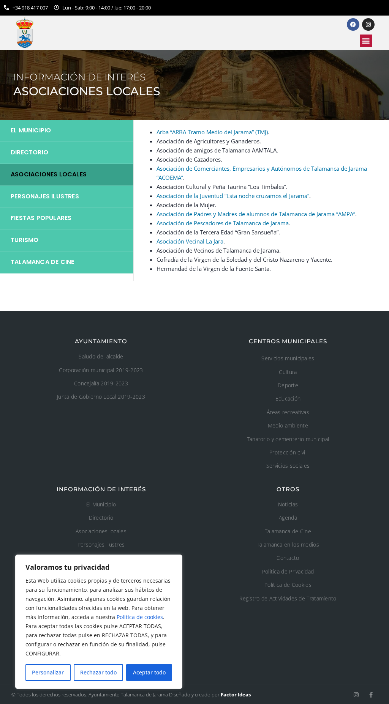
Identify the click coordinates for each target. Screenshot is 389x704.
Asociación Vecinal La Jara (190, 241)
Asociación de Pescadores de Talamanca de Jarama (223, 223)
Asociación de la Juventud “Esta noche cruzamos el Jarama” (233, 196)
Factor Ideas (236, 694)
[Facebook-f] (371, 695)
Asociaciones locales (49, 174)
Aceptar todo (149, 672)
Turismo (24, 240)
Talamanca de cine (42, 262)
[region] (98, 622)
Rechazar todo (98, 672)
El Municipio (31, 130)
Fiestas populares (41, 218)
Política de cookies (140, 617)
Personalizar (48, 672)
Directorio (29, 152)
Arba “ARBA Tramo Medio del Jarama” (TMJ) (212, 132)
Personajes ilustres (45, 196)
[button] (366, 41)
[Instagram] (356, 695)
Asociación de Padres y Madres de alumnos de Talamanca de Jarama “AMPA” (256, 214)
